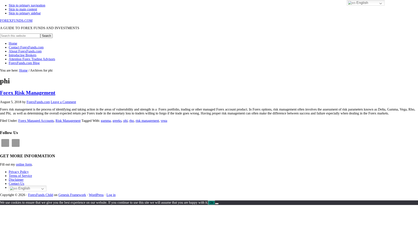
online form (24, 164)
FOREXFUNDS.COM (16, 20)
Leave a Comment (63, 102)
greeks (117, 121)
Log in (111, 195)
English (23, 188)
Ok (211, 202)
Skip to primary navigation (27, 5)
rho (131, 121)
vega (164, 121)
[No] (217, 203)
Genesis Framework (72, 195)
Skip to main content (23, 9)
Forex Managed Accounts (36, 121)
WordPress (96, 195)
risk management (147, 121)
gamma (106, 121)
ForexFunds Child (40, 195)
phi (125, 121)
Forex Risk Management (27, 93)
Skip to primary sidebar (25, 13)
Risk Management (68, 121)
